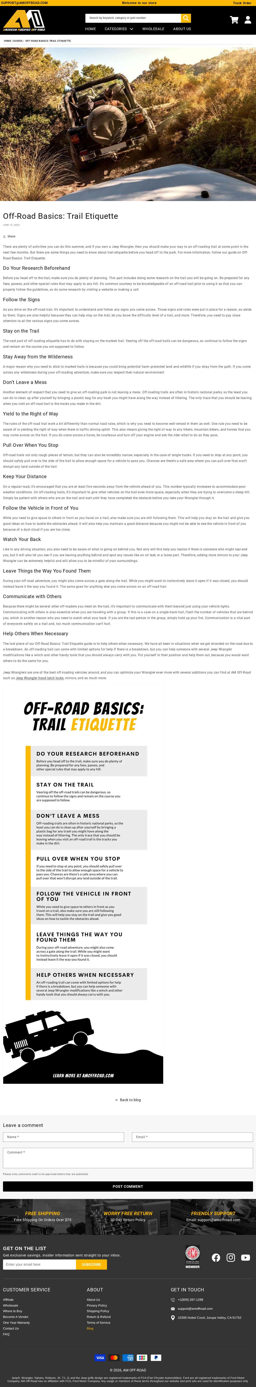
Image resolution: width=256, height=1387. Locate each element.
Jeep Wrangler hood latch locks (40, 678)
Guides (17, 41)
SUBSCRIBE (91, 1264)
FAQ (6, 1334)
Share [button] (11, 236)
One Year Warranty (16, 1322)
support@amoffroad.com (219, 1220)
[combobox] (138, 18)
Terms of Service (98, 1322)
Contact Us (11, 1328)
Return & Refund (99, 1317)
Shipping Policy (98, 1311)
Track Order (242, 3)
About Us (93, 1299)
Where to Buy (12, 1311)
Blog (90, 1328)
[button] (234, 20)
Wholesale (10, 1305)
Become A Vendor (15, 1317)
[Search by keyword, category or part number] (186, 18)
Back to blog (130, 1100)
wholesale (153, 29)
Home (90, 29)
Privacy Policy (97, 1305)
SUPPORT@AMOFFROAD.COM (24, 3)
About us (182, 29)
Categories (116, 29)
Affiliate (8, 1299)
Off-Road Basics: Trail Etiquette (48, 41)
